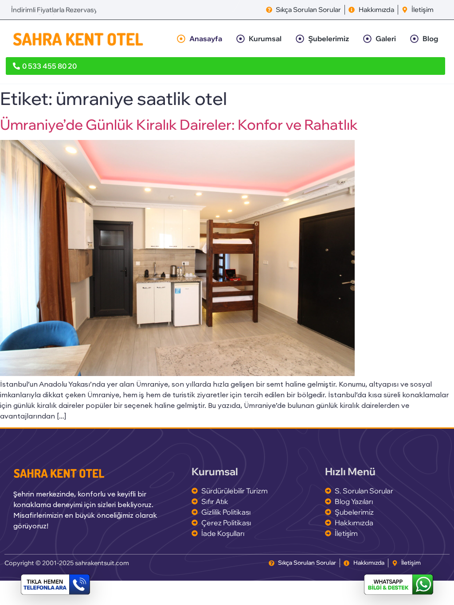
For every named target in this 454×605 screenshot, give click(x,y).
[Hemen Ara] (55, 584)
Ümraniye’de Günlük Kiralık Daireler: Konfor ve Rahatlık (179, 124)
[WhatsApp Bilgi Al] (398, 584)
